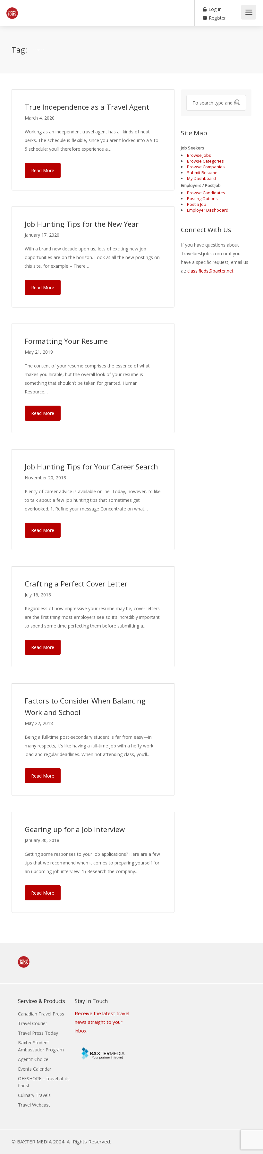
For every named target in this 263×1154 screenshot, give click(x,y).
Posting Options (202, 198)
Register (217, 18)
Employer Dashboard (207, 210)
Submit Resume (202, 172)
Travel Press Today (38, 1033)
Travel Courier (32, 1023)
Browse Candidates (206, 193)
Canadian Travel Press (41, 1014)
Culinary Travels (34, 1095)
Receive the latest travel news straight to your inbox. (102, 1022)
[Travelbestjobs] (12, 9)
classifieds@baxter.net (210, 271)
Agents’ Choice (33, 1059)
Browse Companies (206, 167)
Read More (42, 170)
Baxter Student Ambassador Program (41, 1046)
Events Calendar (34, 1069)
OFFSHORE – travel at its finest (44, 1082)
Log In (214, 9)
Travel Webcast (34, 1105)
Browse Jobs (199, 155)
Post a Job (196, 204)
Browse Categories (205, 161)
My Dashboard (201, 178)
